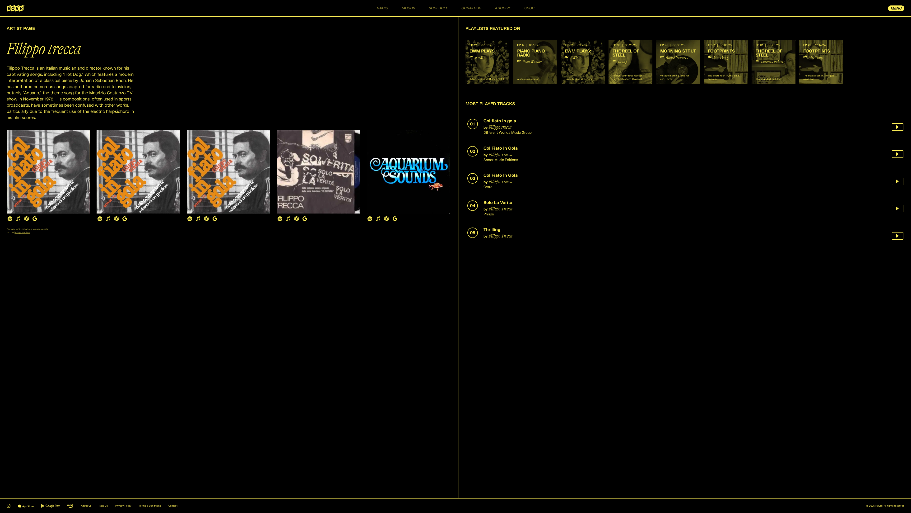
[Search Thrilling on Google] (395, 218)
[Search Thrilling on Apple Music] (378, 218)
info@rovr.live (22, 232)
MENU (896, 8)
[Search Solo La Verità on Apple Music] (288, 218)
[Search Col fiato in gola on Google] (35, 218)
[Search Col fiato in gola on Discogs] (26, 218)
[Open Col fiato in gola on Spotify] (10, 218)
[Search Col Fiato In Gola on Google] (124, 218)
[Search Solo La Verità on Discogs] (296, 218)
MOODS (408, 8)
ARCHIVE (503, 8)
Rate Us (103, 506)
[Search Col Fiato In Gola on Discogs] (116, 218)
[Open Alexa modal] (70, 506)
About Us (86, 506)
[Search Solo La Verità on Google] (305, 218)
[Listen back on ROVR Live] (897, 127)
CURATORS (471, 8)
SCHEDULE (438, 8)
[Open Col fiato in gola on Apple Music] (18, 218)
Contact (172, 506)
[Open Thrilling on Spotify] (370, 218)
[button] (487, 62)
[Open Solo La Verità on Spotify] (280, 218)
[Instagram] (8, 506)
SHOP (529, 8)
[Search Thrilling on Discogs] (386, 218)
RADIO (382, 8)
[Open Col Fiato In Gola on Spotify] (100, 218)
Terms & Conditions (150, 506)
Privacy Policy (123, 506)
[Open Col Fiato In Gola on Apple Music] (108, 218)
